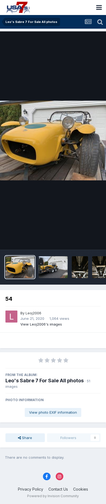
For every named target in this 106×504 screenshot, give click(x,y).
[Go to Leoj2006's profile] (11, 317)
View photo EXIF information (53, 412)
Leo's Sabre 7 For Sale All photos (44, 380)
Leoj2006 (33, 313)
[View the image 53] (53, 267)
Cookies (80, 489)
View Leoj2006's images (41, 324)
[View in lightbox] (53, 140)
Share (26, 438)
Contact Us (58, 489)
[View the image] (80, 267)
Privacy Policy (30, 489)
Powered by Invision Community (53, 496)
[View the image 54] (20, 267)
